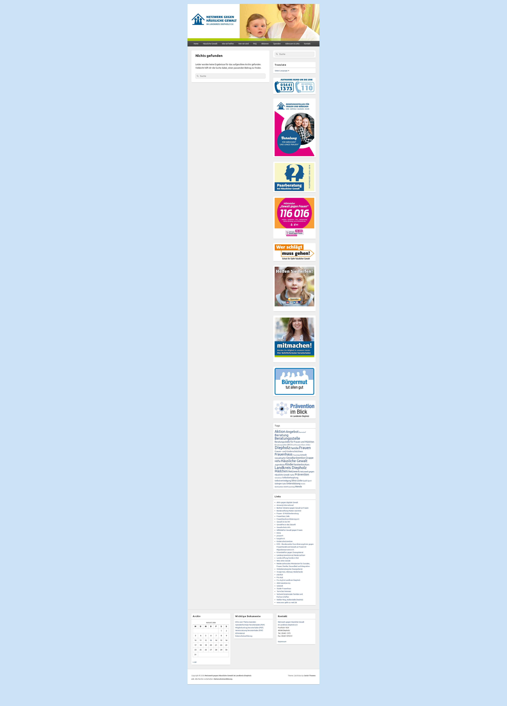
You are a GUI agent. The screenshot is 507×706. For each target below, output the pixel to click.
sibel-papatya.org (283, 583)
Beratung (281, 435)
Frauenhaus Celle (283, 516)
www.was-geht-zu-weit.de (287, 602)
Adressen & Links (292, 44)
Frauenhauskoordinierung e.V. (288, 519)
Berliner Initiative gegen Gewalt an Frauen (293, 508)
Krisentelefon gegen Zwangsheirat (290, 552)
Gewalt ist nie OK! (283, 522)
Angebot (292, 431)
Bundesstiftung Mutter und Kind (289, 511)
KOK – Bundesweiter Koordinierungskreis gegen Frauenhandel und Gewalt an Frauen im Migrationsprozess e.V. (295, 547)
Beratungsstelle (287, 438)
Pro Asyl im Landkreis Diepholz (288, 580)
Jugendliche (280, 465)
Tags (277, 425)
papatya (280, 574)
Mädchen (281, 471)
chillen (308, 445)
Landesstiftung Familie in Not (288, 558)
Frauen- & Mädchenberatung (288, 513)
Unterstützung (293, 483)
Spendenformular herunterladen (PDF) (250, 625)
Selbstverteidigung (283, 481)
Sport (309, 481)
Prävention (302, 474)
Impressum (282, 641)
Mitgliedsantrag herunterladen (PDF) (249, 628)
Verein (303, 484)
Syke (284, 484)
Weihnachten (279, 487)
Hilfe (278, 461)
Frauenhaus (283, 454)
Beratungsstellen (281, 445)
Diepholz (282, 447)
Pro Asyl (280, 577)
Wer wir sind (243, 44)
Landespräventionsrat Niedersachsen (291, 555)
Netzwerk (294, 471)
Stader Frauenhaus (284, 588)
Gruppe (309, 457)
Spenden (277, 44)
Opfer (292, 475)
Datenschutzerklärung (243, 636)
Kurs (307, 464)
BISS (289, 445)
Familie (294, 448)
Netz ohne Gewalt (283, 561)
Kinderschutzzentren (285, 541)
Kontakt (307, 44)
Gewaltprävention (295, 457)
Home (196, 44)
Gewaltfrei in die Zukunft (286, 524)
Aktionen (265, 44)
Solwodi (280, 586)
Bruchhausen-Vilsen (298, 445)
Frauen (305, 447)
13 (211, 640)
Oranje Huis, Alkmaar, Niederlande (290, 572)
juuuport (280, 536)
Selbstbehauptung (290, 477)
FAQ (255, 44)
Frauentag (296, 455)
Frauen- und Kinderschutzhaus (289, 451)
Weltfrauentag (289, 487)
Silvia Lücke (296, 480)
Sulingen (278, 483)
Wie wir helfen (228, 44)
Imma (279, 533)
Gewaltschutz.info (283, 527)
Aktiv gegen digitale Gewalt (287, 502)
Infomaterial (240, 633)
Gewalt (303, 455)
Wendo (298, 486)
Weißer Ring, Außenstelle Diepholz (290, 600)
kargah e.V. (281, 538)
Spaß (305, 481)
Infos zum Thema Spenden (245, 622)
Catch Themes (310, 675)
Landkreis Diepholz (291, 467)
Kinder (289, 464)
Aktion (280, 431)
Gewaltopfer (280, 458)
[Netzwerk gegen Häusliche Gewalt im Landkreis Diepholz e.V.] (253, 40)
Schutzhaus (278, 478)
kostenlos (299, 464)
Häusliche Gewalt (210, 44)
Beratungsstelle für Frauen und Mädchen (294, 442)
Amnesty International (285, 505)
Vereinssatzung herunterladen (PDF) (249, 630)
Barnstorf (302, 432)
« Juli (194, 662)
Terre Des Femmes (284, 591)
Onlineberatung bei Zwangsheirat (289, 569)
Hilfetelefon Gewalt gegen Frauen (289, 530)
